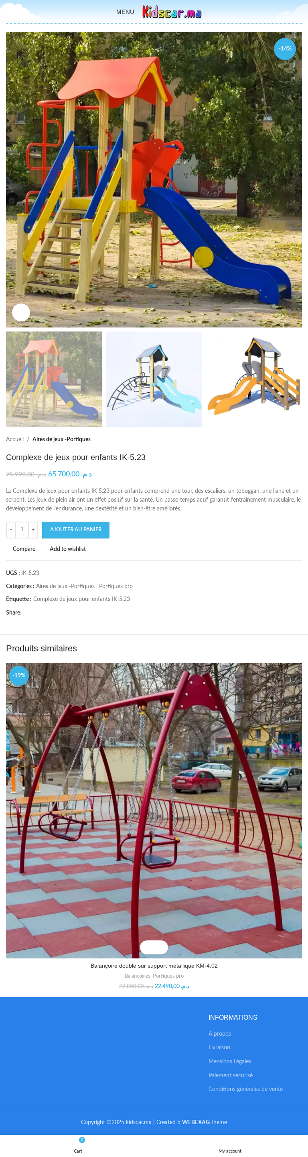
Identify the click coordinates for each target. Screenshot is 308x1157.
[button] (147, 947)
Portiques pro (116, 586)
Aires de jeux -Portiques (61, 439)
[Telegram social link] (63, 613)
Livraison (219, 1048)
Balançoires (137, 976)
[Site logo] (172, 11)
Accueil (15, 439)
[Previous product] (282, 440)
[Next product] (298, 440)
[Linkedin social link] (54, 613)
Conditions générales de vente (246, 1089)
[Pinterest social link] (44, 613)
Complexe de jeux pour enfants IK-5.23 (81, 599)
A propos (220, 1034)
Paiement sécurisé (231, 1076)
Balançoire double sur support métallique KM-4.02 (154, 965)
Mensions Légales (230, 1062)
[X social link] (35, 613)
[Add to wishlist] (161, 947)
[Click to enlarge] (21, 312)
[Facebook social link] (26, 613)
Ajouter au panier (75, 529)
